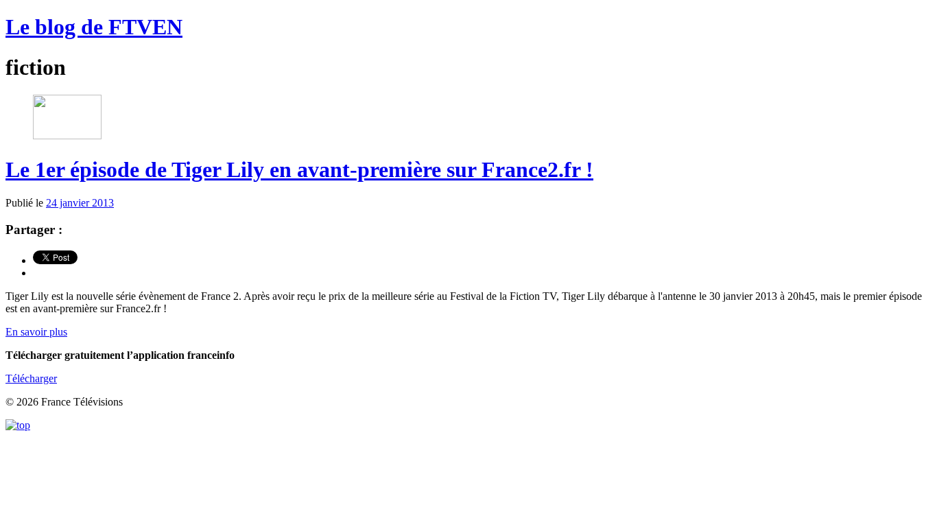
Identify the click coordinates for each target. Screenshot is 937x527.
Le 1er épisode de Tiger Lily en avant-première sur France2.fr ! (299, 169)
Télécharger (31, 378)
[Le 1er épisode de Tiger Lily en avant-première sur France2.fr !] (67, 135)
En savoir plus (36, 332)
